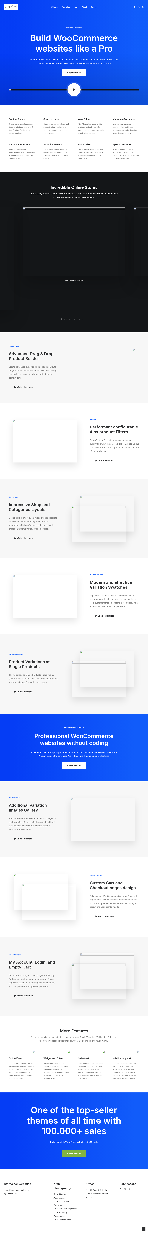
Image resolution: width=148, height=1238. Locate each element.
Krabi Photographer (62, 1219)
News (76, 7)
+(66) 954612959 (11, 1193)
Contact (94, 7)
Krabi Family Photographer (65, 1208)
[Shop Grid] (17, 1065)
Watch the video (25, 387)
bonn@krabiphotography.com (16, 1190)
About (84, 7)
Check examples (106, 616)
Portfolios (66, 7)
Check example (105, 460)
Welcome (54, 7)
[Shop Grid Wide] (122, 1065)
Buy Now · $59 (74, 73)
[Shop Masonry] (52, 1065)
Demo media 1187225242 (74, 281)
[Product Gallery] (87, 1065)
